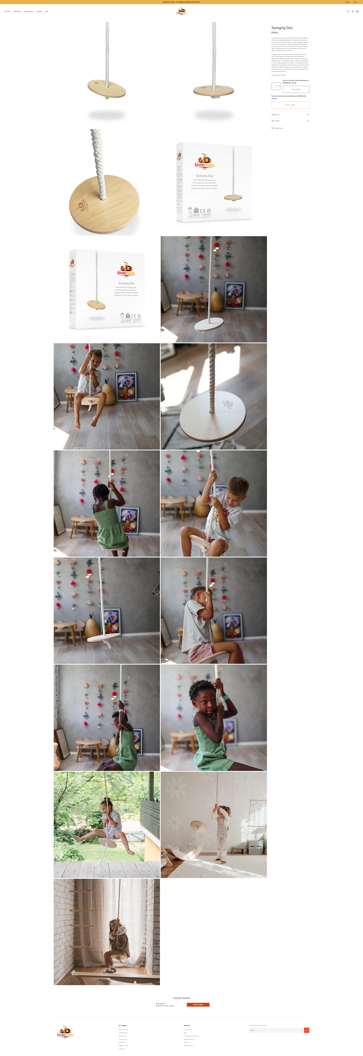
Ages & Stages (275, 121)
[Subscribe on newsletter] (306, 1030)
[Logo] (181, 11)
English (347, 2)
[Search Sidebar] (348, 11)
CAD (355, 2)
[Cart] (357, 11)
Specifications (275, 115)
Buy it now (290, 105)
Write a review (198, 1005)
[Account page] (353, 11)
